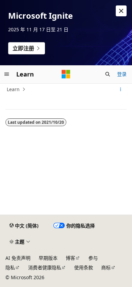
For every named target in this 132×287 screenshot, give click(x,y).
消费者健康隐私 (44, 267)
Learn (13, 89)
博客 (70, 258)
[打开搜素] (107, 74)
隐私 (10, 267)
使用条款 (83, 267)
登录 (122, 74)
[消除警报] (121, 10)
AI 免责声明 (17, 258)
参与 (93, 258)
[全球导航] (7, 74)
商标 (106, 267)
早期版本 (48, 258)
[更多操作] (121, 89)
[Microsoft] (66, 74)
